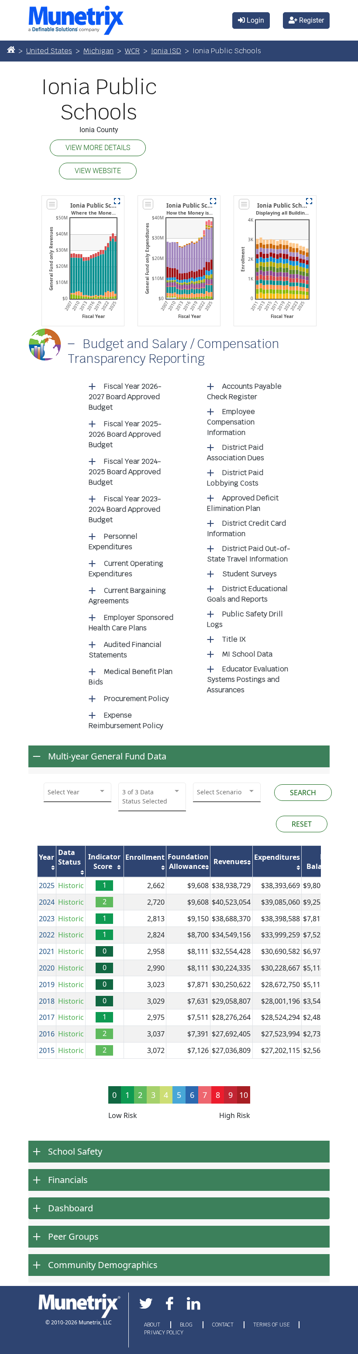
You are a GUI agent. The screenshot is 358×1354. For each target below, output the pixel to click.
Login (254, 20)
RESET (302, 824)
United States (49, 50)
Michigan (98, 50)
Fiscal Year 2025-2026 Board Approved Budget (125, 434)
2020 (47, 968)
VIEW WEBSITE (98, 171)
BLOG (187, 1324)
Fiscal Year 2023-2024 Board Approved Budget (125, 509)
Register (310, 20)
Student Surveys (249, 573)
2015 (47, 1050)
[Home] (11, 49)
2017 (47, 1017)
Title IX (233, 639)
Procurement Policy (136, 698)
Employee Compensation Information (231, 422)
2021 (47, 951)
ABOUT (153, 1324)
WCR (132, 50)
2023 (47, 918)
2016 (47, 1034)
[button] (117, 201)
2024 (47, 902)
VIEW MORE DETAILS (97, 148)
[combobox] (77, 792)
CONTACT (223, 1324)
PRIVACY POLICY (163, 1332)
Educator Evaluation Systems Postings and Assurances (247, 679)
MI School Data (247, 654)
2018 (47, 1001)
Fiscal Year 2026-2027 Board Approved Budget (125, 397)
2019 (47, 984)
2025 (47, 885)
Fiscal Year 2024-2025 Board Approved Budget (125, 472)
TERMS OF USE (271, 1324)
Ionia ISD (166, 50)
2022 (47, 935)
